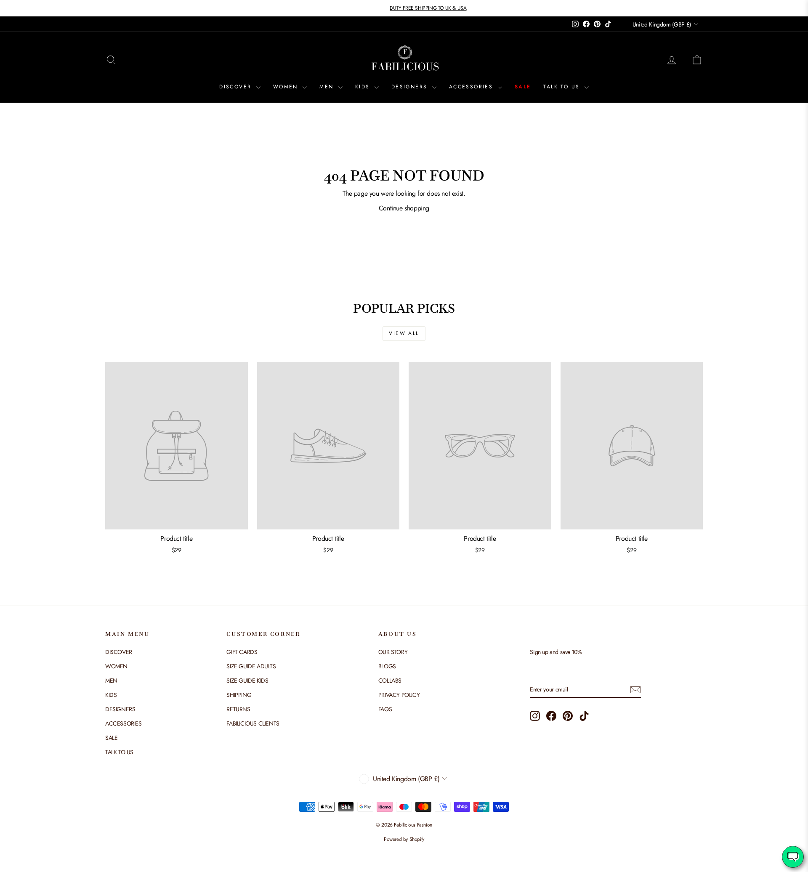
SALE (523, 86)
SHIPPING (238, 695)
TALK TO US (562, 86)
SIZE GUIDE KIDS (247, 680)
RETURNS (238, 709)
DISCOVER (236, 86)
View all (404, 333)
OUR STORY (392, 652)
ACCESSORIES (472, 86)
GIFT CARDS (241, 652)
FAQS (385, 709)
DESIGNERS (410, 86)
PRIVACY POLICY (399, 695)
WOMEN (286, 86)
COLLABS (389, 680)
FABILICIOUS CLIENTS (252, 723)
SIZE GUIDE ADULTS (251, 666)
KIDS (363, 86)
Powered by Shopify (404, 839)
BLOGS (387, 666)
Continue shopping (404, 208)
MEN (327, 86)
